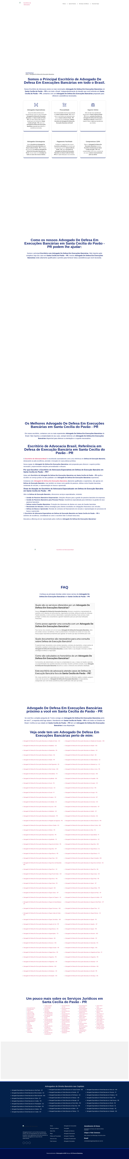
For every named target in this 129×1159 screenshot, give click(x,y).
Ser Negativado (30, 1017)
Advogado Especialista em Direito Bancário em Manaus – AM (64, 1097)
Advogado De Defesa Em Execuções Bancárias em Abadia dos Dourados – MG (84, 741)
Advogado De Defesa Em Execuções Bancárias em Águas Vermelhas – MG (42, 919)
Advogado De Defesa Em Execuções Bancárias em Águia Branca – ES (40, 928)
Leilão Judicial (30, 1012)
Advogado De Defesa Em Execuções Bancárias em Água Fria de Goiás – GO (42, 874)
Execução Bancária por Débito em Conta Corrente (48, 1027)
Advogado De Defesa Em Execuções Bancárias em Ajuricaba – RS (81, 943)
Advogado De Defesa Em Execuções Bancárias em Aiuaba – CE (81, 938)
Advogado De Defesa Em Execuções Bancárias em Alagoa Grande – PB (41, 947)
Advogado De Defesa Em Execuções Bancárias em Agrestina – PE (39, 834)
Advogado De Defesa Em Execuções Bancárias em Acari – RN (80, 787)
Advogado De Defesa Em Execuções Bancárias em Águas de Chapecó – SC (42, 897)
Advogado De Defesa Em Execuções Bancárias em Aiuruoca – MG (39, 943)
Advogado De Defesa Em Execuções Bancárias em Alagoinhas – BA (40, 961)
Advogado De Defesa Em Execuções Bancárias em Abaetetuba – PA (40, 750)
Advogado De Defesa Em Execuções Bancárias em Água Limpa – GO (82, 874)
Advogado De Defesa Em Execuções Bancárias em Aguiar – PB (81, 928)
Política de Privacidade (55, 1136)
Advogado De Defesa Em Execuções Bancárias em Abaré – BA (80, 755)
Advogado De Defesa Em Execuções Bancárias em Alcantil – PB (81, 971)
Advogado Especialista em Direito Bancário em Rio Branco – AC (65, 1095)
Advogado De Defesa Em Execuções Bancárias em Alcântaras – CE (40, 971)
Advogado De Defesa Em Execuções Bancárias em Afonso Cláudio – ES (41, 825)
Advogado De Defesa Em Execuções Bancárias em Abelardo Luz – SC (82, 764)
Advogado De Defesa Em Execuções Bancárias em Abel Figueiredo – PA (41, 764)
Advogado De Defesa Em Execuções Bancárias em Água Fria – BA (81, 869)
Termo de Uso (53, 1138)
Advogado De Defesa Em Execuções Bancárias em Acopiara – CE (39, 797)
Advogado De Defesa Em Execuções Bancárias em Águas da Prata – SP (83, 892)
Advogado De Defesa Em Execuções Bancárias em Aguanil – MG (39, 888)
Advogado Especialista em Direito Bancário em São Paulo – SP (27, 1090)
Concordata (29, 1025)
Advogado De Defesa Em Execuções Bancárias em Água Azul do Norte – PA (42, 844)
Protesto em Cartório (31, 1018)
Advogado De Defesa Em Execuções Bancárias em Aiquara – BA (39, 938)
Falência (29, 1024)
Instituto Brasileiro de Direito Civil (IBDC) (82, 1031)
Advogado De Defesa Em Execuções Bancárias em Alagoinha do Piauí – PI (83, 952)
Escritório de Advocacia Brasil (36, 458)
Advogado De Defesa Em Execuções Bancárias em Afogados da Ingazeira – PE (43, 820)
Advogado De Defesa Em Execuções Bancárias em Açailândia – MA (40, 778)
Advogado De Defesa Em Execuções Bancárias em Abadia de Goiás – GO (41, 741)
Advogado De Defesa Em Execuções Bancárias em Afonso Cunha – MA (83, 825)
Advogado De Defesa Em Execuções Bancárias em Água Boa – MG (82, 844)
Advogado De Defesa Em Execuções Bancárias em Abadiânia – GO (40, 745)
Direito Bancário (30, 1009)
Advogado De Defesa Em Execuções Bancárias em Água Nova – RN (40, 878)
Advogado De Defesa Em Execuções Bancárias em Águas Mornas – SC (83, 913)
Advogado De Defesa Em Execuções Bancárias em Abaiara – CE (81, 750)
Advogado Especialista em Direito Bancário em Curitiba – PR (26, 1101)
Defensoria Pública (83, 1023)
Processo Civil (47, 1008)
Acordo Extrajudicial (31, 1020)
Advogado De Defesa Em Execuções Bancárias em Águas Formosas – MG (42, 908)
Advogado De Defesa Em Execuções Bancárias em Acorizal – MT (81, 797)
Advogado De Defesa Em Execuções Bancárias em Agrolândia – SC (40, 839)
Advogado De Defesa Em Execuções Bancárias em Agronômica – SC (82, 839)
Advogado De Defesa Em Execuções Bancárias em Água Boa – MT (40, 848)
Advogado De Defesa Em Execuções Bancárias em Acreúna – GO (81, 801)
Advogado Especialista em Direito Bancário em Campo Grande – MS (66, 1089)
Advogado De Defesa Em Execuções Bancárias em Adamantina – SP (82, 806)
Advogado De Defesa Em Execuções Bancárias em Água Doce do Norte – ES (84, 862)
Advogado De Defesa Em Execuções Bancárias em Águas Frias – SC (82, 908)
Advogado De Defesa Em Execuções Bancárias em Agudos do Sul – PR (41, 924)
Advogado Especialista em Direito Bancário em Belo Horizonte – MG (28, 1095)
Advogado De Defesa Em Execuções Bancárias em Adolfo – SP (81, 811)
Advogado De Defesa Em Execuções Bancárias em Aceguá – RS (81, 792)
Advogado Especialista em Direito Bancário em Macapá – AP (64, 1100)
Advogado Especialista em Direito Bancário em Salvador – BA (102, 1111)
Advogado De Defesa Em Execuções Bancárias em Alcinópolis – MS (40, 975)
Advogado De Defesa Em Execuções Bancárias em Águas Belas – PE (82, 888)
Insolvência (29, 1026)
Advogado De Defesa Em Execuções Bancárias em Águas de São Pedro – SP (84, 902)
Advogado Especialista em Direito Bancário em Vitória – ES (26, 1098)
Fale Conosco (53, 1141)
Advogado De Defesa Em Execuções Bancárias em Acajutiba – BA (81, 778)
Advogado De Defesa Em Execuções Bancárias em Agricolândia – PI (82, 834)
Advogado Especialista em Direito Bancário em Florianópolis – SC (28, 1103)
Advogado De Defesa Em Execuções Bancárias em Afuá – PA (80, 830)
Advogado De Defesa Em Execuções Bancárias (42, 74)
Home (64, 3)
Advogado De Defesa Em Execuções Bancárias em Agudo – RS (81, 919)
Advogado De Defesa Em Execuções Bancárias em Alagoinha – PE (81, 957)
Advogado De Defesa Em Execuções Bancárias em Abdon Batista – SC (82, 759)
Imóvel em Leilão (30, 1013)
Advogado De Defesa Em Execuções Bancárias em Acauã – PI (38, 792)
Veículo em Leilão (30, 1014)
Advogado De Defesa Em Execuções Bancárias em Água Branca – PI (82, 853)
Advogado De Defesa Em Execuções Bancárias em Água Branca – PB (40, 853)
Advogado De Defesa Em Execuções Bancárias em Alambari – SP (81, 961)
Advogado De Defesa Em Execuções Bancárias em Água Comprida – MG (83, 858)
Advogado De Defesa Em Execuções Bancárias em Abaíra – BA (39, 755)
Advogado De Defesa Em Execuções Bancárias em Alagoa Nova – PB (40, 952)
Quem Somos (72, 3)
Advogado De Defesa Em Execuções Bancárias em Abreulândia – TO (40, 773)
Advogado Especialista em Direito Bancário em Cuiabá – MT (26, 1111)
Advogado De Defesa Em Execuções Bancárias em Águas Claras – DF (40, 892)
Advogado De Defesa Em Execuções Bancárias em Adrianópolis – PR (40, 816)
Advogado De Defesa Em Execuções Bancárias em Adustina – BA (81, 816)
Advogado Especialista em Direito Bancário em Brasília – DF (64, 1092)
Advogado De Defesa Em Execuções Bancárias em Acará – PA (39, 783)
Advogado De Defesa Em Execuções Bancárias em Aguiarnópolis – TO (40, 933)
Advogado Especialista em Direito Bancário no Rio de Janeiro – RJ (28, 1093)
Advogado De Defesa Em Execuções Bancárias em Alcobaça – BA (81, 975)
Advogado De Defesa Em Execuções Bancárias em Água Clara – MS (40, 858)
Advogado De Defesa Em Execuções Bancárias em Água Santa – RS (40, 883)
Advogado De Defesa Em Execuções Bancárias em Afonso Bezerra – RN (83, 820)
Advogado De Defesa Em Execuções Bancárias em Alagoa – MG (81, 947)
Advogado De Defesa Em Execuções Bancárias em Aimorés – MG (81, 933)
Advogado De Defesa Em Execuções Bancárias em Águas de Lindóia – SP (83, 897)
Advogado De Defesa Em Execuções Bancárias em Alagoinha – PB (40, 957)
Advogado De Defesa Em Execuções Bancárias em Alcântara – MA (81, 966)
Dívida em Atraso (30, 1016)
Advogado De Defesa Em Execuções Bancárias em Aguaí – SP (80, 883)
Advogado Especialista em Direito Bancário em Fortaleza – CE (102, 1095)
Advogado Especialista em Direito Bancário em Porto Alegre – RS (28, 1106)
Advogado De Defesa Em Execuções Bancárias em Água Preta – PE (82, 878)
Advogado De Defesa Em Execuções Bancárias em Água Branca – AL (82, 848)
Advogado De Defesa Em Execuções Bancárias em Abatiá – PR (39, 759)
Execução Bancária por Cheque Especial (48, 1023)
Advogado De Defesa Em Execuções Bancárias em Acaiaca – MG (81, 773)
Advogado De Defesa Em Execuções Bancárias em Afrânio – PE (39, 830)
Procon (80, 1021)
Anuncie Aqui (95, 3)
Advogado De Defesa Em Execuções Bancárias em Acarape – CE (81, 783)
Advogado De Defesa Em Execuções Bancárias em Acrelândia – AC (40, 801)
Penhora (29, 1010)
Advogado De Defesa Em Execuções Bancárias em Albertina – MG (39, 966)
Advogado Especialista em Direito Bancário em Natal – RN (101, 1097)
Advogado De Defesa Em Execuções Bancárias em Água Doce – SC (40, 869)
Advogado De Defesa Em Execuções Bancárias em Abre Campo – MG (40, 769)
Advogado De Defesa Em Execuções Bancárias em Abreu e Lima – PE (82, 769)
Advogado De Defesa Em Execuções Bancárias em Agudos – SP (81, 924)
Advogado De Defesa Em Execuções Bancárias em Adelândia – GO (40, 811)
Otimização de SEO (61, 1153)
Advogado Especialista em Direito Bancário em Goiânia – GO (27, 1109)
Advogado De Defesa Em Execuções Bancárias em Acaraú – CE (39, 787)
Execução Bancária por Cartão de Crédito (48, 1016)
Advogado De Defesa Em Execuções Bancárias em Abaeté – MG (81, 745)
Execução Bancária (31, 1008)
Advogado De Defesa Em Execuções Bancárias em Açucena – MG (39, 806)
